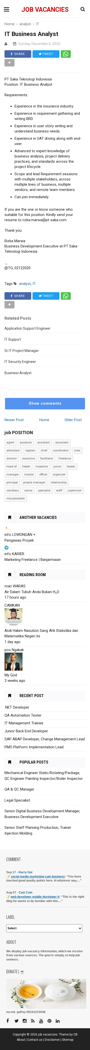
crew (77, 450)
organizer (59, 474)
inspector (42, 466)
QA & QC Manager (19, 789)
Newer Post (14, 420)
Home (44, 420)
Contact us (34, 1040)
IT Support (12, 339)
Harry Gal (25, 872)
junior (57, 466)
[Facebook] (10, 1021)
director (11, 458)
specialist (44, 490)
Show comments (45, 403)
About (21, 1040)
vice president (15, 498)
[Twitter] (18, 1021)
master (29, 474)
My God (10, 675)
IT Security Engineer (20, 362)
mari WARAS (15, 586)
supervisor (75, 490)
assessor (26, 442)
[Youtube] (43, 1021)
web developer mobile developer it (35, 897)
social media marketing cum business (38, 876)
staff (59, 490)
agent (10, 442)
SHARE (19, 54)
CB (76, 1034)
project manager (34, 482)
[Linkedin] (59, 1021)
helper (26, 466)
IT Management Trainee (23, 723)
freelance (65, 458)
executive (28, 458)
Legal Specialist (17, 800)
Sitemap (68, 1040)
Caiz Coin (25, 892)
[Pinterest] (51, 1021)
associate (61, 442)
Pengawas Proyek (19, 540)
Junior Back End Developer (26, 731)
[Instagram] (26, 1021)
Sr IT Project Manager (21, 351)
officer (43, 474)
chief (44, 450)
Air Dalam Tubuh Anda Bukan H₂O (31, 592)
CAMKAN (12, 605)
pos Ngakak (14, 650)
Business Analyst (18, 373)
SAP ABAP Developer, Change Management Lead (44, 739)
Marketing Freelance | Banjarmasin (32, 559)
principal (12, 482)
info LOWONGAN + (20, 534)
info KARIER (14, 554)
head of (11, 466)
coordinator (60, 450)
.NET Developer (16, 707)
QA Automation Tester (23, 715)
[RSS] (34, 1021)
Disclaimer (52, 1040)
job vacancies (45, 9)
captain (30, 450)
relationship (58, 482)
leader (71, 466)
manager (12, 474)
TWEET (47, 54)
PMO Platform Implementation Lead (34, 747)
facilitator (46, 458)
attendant (13, 450)
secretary (12, 490)
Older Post (73, 420)
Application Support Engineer (27, 328)
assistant (43, 442)
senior (28, 490)
